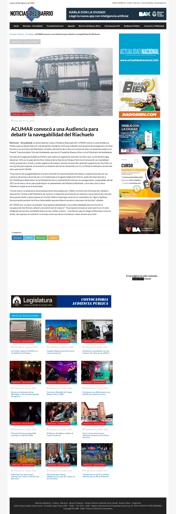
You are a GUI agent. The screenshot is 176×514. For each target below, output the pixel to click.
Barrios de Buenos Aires (90, 26)
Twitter (29, 237)
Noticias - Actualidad (26, 34)
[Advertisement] (61, 267)
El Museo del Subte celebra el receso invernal (60, 434)
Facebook (17, 237)
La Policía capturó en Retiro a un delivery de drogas (24, 352)
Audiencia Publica (132, 26)
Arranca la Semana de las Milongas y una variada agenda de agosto (25, 394)
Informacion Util (112, 26)
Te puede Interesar (55, 26)
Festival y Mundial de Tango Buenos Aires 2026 (59, 393)
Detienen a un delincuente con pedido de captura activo (96, 393)
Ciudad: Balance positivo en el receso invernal (60, 352)
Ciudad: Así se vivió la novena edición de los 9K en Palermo (95, 475)
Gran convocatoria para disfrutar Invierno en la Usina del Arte (95, 435)
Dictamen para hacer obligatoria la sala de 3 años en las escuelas (61, 476)
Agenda (71, 26)
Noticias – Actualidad (32, 26)
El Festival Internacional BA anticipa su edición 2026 (23, 434)
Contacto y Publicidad (154, 26)
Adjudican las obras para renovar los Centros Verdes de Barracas (25, 476)
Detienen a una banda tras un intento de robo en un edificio (95, 352)
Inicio (16, 26)
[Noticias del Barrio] (32, 14)
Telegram (53, 237)
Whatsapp (40, 237)
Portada (13, 34)
